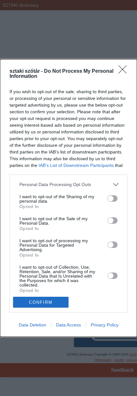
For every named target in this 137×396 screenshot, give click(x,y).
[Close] (125, 71)
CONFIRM (41, 302)
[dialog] (68, 198)
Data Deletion (32, 324)
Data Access (68, 324)
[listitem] (68, 184)
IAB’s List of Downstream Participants (76, 165)
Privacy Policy (105, 324)
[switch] (112, 198)
